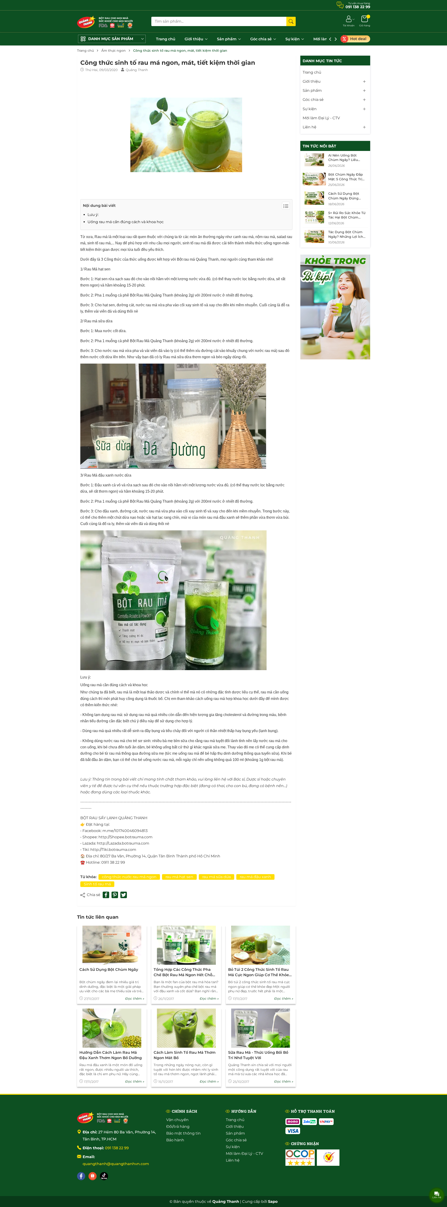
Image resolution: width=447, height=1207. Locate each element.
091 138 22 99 (117, 1148)
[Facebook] (81, 1176)
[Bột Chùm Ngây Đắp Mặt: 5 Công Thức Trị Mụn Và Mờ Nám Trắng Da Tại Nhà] (314, 178)
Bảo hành (175, 1140)
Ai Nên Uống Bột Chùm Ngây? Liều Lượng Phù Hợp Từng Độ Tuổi (346, 162)
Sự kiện (293, 39)
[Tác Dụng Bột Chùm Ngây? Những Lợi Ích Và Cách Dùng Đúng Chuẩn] (314, 236)
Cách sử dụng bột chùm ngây (108, 969)
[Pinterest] (115, 895)
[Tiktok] (104, 1176)
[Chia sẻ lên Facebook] (106, 895)
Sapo (273, 1201)
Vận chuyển (177, 1120)
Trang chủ (165, 39)
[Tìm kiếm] (291, 21)
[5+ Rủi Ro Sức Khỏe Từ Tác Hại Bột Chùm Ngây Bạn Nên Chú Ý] (314, 217)
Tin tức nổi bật (319, 146)
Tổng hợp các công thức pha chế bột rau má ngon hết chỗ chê (183, 972)
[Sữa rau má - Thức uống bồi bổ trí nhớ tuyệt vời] (261, 1028)
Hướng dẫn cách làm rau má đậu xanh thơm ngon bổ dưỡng (110, 1055)
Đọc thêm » (134, 998)
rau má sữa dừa (216, 877)
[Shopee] (92, 1176)
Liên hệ (309, 127)
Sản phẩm (227, 39)
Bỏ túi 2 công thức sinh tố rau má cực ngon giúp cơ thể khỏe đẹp (258, 972)
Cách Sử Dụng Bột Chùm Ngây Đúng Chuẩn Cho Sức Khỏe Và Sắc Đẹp (346, 200)
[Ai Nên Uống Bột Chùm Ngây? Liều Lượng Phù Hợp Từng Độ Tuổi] (314, 159)
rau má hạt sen (179, 877)
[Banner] (335, 307)
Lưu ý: (93, 214)
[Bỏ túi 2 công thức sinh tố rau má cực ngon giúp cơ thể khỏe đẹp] (261, 945)
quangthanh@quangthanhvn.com (116, 1164)
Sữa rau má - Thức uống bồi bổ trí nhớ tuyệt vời (258, 1055)
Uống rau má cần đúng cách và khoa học (126, 222)
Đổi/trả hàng (178, 1126)
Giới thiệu (194, 39)
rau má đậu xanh (255, 877)
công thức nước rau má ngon (129, 877)
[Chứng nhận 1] (300, 1157)
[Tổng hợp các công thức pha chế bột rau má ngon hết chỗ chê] (186, 945)
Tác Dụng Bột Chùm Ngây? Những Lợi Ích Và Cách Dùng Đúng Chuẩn (345, 239)
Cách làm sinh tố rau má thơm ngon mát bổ (185, 1055)
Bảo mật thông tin (183, 1133)
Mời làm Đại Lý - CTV (321, 118)
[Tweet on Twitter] (123, 895)
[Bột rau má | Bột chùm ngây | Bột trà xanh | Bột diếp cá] (105, 21)
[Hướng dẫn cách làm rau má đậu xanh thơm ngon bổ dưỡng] (112, 1028)
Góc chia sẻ (261, 39)
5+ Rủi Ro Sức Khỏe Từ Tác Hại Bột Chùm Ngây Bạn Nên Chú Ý (346, 217)
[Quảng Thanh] (102, 1117)
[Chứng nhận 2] (328, 1157)
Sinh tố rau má (97, 884)
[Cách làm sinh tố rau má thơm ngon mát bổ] (186, 1028)
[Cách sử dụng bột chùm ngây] (112, 945)
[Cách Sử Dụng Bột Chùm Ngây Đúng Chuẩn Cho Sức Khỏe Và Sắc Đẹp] (314, 198)
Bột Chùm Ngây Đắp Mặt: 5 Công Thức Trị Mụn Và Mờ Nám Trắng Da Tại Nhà (347, 181)
